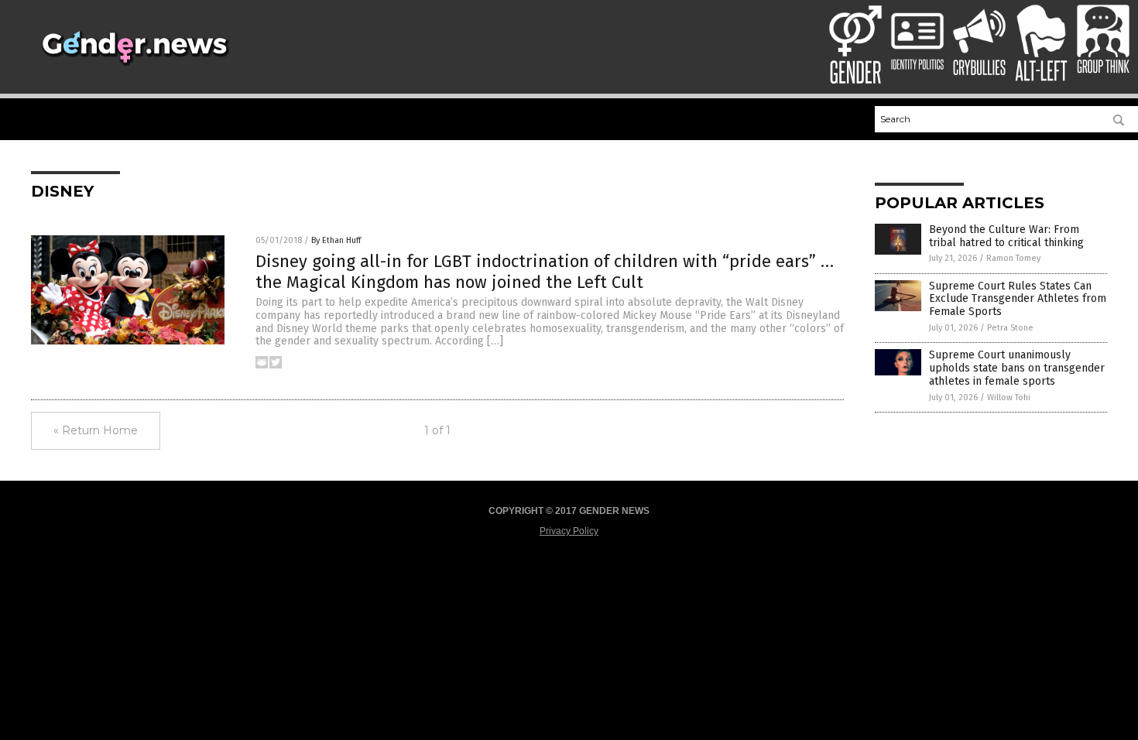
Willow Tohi (1008, 397)
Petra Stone (1010, 328)
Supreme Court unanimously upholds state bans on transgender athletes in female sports (1017, 368)
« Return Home (95, 430)
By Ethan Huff (336, 240)
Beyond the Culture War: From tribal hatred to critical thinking (1006, 236)
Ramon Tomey (1013, 258)
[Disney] (134, 66)
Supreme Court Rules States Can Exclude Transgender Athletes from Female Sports (1017, 299)
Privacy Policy (569, 531)
